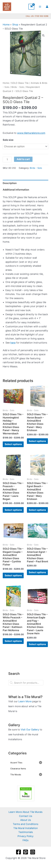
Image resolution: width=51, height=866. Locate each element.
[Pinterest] (25, 852)
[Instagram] (32, 852)
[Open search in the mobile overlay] (25, 682)
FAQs (25, 840)
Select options (13, 444)
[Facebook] (18, 852)
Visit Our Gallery (30, 729)
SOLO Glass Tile (20, 83)
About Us (25, 820)
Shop (15, 24)
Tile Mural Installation (25, 828)
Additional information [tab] (16, 189)
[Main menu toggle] (40, 7)
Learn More (25, 701)
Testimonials (25, 832)
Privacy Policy (25, 836)
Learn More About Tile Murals (25, 812)
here (13, 342)
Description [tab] (10, 183)
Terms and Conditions (25, 824)
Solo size (8, 139)
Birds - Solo (17, 87)
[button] (43, 35)
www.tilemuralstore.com (31, 133)
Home (6, 24)
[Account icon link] (47, 6)
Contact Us (25, 816)
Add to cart (23, 159)
